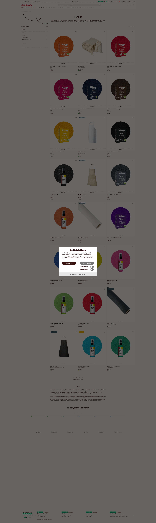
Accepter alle (69, 263)
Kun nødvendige (87, 263)
